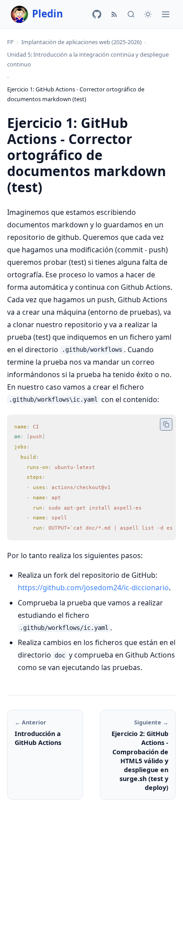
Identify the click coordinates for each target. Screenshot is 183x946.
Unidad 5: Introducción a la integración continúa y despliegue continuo (88, 59)
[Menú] (165, 14)
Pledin (47, 14)
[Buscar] (131, 14)
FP (10, 42)
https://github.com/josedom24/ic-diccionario (93, 587)
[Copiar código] (166, 424)
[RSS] (114, 14)
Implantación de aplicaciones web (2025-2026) (81, 42)
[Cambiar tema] (148, 14)
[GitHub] (97, 14)
